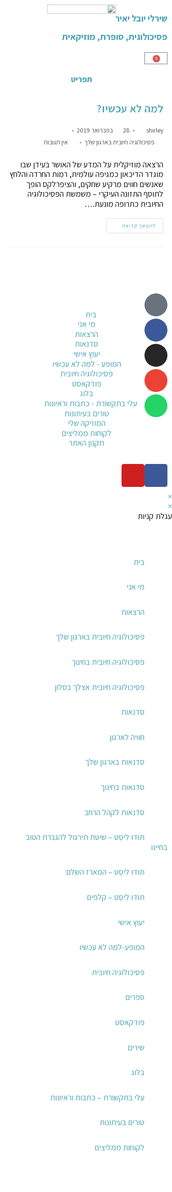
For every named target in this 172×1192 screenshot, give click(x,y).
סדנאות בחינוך (122, 787)
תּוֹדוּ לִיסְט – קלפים (115, 897)
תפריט (81, 79)
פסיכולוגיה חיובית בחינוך (107, 662)
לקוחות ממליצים (119, 1147)
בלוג (137, 1072)
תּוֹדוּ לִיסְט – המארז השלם (105, 871)
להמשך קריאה (130, 223)
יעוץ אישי (131, 922)
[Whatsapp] (155, 405)
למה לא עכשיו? (130, 108)
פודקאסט (129, 1022)
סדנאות (132, 711)
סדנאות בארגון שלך (114, 761)
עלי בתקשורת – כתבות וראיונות (97, 1097)
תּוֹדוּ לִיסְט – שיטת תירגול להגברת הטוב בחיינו (96, 842)
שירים (136, 1047)
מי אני (135, 586)
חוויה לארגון (127, 737)
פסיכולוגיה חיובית (118, 972)
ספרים (134, 997)
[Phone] (155, 304)
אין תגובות (56, 142)
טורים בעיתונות (122, 1122)
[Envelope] (155, 380)
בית (138, 562)
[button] (164, 1183)
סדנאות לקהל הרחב (114, 812)
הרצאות (132, 612)
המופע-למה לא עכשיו (111, 947)
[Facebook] (155, 330)
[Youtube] (133, 475)
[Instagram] (155, 355)
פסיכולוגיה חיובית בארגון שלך (119, 142)
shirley (154, 130)
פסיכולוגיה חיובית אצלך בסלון (99, 687)
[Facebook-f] (155, 475)
